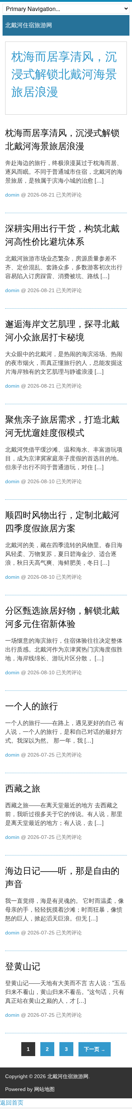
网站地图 (44, 1089)
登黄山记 (22, 966)
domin (12, 195)
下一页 (94, 1049)
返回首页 (11, 1102)
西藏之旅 (22, 788)
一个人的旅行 (31, 706)
